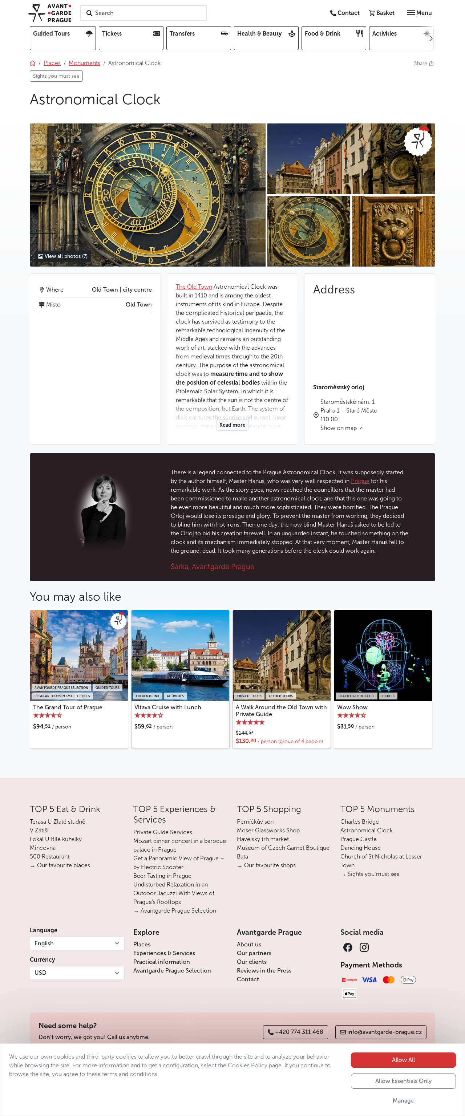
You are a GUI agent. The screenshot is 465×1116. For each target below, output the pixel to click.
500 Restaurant (49, 856)
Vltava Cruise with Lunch (167, 707)
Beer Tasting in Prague (162, 875)
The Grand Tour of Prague (67, 707)
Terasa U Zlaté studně (57, 821)
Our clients (252, 961)
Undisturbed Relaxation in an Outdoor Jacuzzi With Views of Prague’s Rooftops (173, 893)
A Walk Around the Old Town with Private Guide (281, 711)
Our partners (254, 953)
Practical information (161, 961)
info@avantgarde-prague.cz (384, 1031)
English (44, 943)
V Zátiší (39, 830)
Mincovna (43, 847)
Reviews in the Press (264, 970)
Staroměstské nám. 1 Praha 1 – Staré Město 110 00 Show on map (348, 414)
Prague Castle (358, 839)
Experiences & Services (164, 953)
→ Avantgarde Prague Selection (174, 910)
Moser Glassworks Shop (268, 830)
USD (40, 972)
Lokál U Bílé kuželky (56, 839)
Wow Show (352, 707)
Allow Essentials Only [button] (403, 1081)
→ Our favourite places (60, 865)
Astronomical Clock (366, 830)
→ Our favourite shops (266, 865)
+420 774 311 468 (299, 1031)
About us (249, 944)
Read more (232, 425)
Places (141, 944)
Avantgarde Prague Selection (172, 970)
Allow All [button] (403, 1059)
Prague (360, 481)
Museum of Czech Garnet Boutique (283, 847)
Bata (242, 856)
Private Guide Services (162, 832)
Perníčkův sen (255, 821)
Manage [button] (403, 1100)
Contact (248, 979)
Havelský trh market (263, 839)
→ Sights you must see (370, 874)
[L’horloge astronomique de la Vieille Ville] (147, 195)
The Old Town (194, 286)
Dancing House (360, 847)
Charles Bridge (359, 821)
